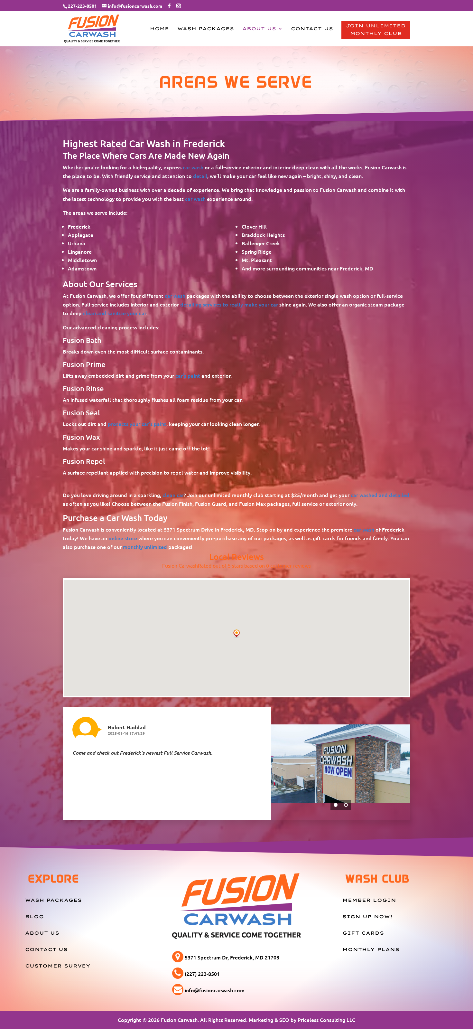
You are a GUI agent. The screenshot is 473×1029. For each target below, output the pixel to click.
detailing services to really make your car (229, 304)
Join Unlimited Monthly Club (376, 29)
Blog (34, 917)
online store (122, 538)
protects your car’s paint (137, 423)
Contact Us (312, 29)
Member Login (369, 900)
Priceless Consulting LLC (326, 1019)
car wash (193, 167)
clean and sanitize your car (114, 312)
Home (159, 29)
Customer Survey (57, 966)
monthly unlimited (145, 546)
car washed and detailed (380, 494)
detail (200, 175)
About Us (259, 29)
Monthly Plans (370, 949)
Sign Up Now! (367, 917)
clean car (173, 494)
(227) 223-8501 (202, 973)
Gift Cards (363, 933)
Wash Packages (205, 29)
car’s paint (187, 375)
